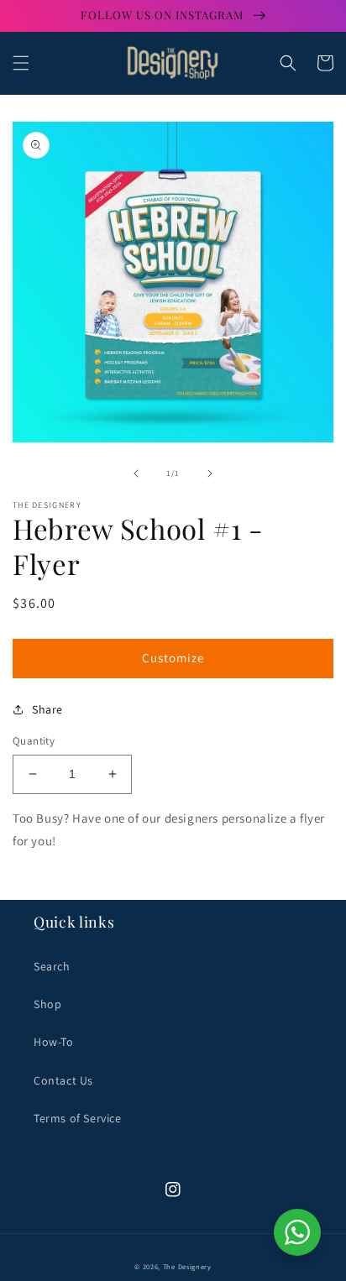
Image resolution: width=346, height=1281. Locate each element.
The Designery (187, 1266)
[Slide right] (209, 473)
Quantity (34, 741)
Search (52, 966)
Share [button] (47, 709)
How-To (54, 1041)
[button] (21, 62)
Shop (47, 1004)
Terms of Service (78, 1118)
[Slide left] (136, 473)
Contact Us (63, 1080)
